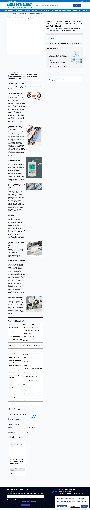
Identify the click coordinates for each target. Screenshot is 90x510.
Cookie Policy (67, 502)
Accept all (84, 506)
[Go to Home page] (19, 5)
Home (8, 13)
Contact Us (80, 1)
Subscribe (25, 505)
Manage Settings (62, 506)
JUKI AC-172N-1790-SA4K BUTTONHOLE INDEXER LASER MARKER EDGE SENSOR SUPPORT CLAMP (26, 13)
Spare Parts (86, 10)
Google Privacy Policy (25, 501)
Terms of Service (33, 501)
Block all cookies (75, 506)
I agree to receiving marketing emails (15, 499)
